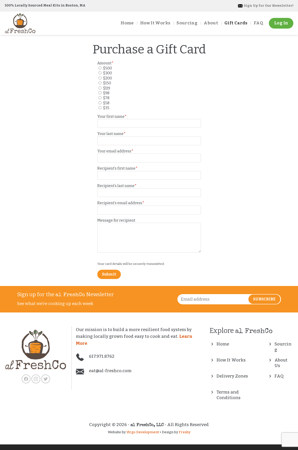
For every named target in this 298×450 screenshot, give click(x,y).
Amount (105, 63)
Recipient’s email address (120, 203)
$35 (106, 108)
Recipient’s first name (117, 168)
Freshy (184, 432)
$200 (107, 78)
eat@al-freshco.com (110, 370)
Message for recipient (116, 220)
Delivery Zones (232, 376)
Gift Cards (235, 23)
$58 (106, 103)
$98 (106, 93)
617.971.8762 (101, 356)
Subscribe (264, 299)
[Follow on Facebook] (26, 378)
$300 (107, 73)
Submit (109, 274)
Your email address (115, 151)
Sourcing (186, 23)
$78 (106, 98)
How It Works (155, 23)
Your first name (112, 116)
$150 (107, 83)
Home (127, 23)
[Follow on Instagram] (35, 378)
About (211, 23)
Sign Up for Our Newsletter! (268, 6)
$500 (107, 68)
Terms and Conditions (228, 395)
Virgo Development (142, 432)
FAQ (258, 23)
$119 (106, 88)
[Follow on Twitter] (45, 378)
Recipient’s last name (117, 186)
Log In (281, 23)
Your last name (111, 133)
